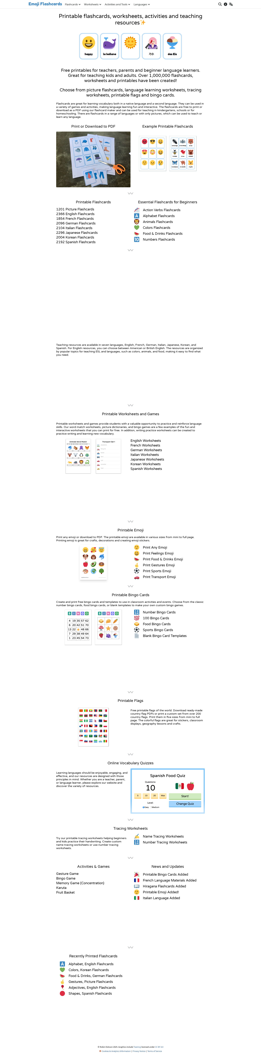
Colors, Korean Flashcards (89, 970)
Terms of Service (154, 1051)
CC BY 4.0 (159, 1047)
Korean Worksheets (145, 464)
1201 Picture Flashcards (75, 209)
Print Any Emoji (155, 548)
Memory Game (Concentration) (80, 883)
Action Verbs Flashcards (161, 210)
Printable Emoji (131, 530)
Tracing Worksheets (130, 828)
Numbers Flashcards (159, 240)
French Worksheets (145, 445)
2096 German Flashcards (76, 223)
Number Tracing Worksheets (165, 842)
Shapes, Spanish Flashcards (90, 994)
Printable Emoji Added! (161, 892)
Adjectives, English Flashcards (92, 988)
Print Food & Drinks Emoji (163, 559)
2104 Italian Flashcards (74, 228)
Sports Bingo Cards (158, 630)
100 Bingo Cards (156, 618)
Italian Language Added (161, 898)
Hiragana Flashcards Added (164, 886)
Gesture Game (67, 874)
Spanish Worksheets (146, 469)
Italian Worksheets (144, 455)
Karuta (61, 888)
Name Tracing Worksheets (163, 836)
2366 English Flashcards (75, 214)
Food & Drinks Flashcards (163, 234)
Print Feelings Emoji (158, 553)
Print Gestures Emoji (159, 565)
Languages (140, 4)
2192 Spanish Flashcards (76, 242)
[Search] (220, 4)
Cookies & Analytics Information (116, 1051)
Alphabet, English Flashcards (91, 964)
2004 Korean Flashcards (75, 237)
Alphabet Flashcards (159, 216)
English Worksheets (145, 441)
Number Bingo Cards (159, 612)
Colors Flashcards (156, 228)
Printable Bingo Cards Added (165, 875)
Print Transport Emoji (159, 577)
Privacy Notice (139, 1051)
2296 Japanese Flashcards (77, 233)
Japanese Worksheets (147, 459)
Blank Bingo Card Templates (165, 636)
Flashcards (71, 4)
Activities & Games (93, 866)
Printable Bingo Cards (130, 595)
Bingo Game (65, 878)
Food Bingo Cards (157, 624)
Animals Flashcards (158, 222)
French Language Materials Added (170, 880)
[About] (225, 4)
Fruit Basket (65, 892)
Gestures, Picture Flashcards (91, 982)
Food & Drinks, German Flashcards (95, 976)
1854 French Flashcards (75, 219)
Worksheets (91, 4)
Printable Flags (130, 701)
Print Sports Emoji (157, 571)
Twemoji (137, 1047)
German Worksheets (146, 450)
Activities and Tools (116, 4)
